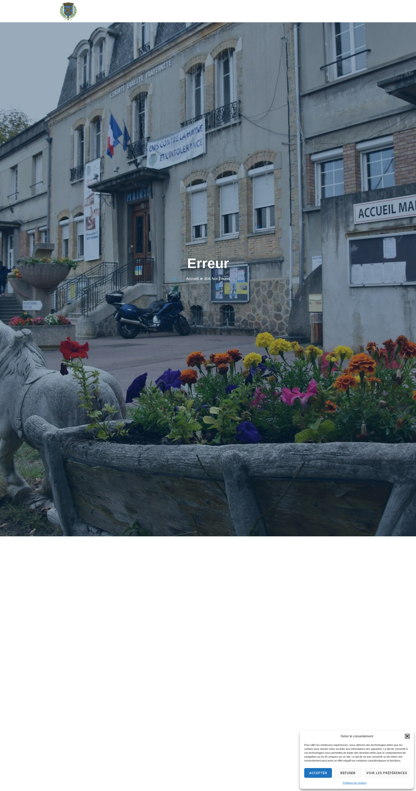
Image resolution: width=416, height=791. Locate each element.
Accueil (192, 279)
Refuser (348, 773)
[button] (407, 736)
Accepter (318, 773)
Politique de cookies (355, 783)
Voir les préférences (386, 773)
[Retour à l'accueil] (68, 11)
